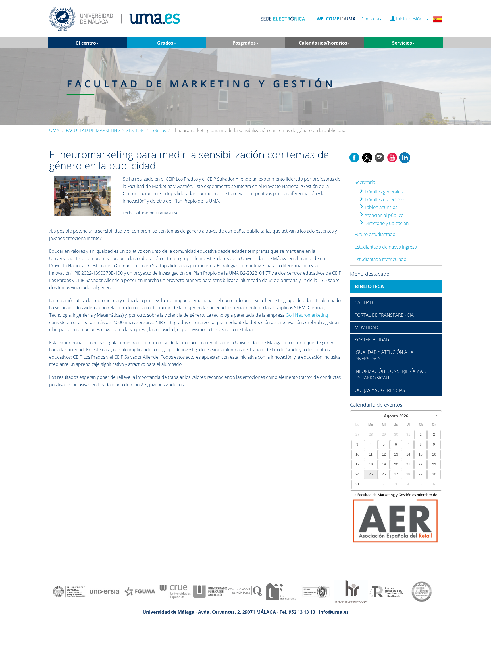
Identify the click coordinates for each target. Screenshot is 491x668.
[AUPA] (210, 591)
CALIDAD (364, 302)
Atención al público (383, 215)
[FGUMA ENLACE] (140, 591)
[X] (367, 157)
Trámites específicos (384, 200)
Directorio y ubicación (386, 223)
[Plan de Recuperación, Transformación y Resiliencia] (386, 591)
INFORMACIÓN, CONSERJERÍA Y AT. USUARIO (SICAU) (390, 374)
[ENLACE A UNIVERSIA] (105, 591)
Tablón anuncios (380, 207)
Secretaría (365, 182)
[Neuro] (82, 195)
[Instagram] (379, 157)
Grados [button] (165, 43)
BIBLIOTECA (369, 286)
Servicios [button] (402, 43)
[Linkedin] (404, 157)
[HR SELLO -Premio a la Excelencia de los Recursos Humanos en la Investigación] (351, 591)
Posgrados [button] (244, 43)
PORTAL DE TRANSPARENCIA (384, 315)
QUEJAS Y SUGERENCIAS (380, 390)
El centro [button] (86, 43)
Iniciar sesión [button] (410, 19)
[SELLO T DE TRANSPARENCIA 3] (281, 591)
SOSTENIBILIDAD (372, 340)
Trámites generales (383, 192)
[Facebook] (354, 157)
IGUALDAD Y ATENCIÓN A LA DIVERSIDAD (384, 355)
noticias (158, 130)
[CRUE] (175, 591)
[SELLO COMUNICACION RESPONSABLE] (245, 591)
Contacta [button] (370, 19)
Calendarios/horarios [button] (323, 43)
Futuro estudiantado (375, 234)
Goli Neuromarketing (307, 315)
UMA (54, 130)
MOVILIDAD (366, 327)
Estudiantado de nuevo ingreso (386, 247)
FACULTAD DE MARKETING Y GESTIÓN (105, 130)
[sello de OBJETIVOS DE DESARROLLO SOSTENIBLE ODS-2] (69, 591)
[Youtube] (392, 157)
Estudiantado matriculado (380, 259)
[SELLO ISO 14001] (316, 591)
